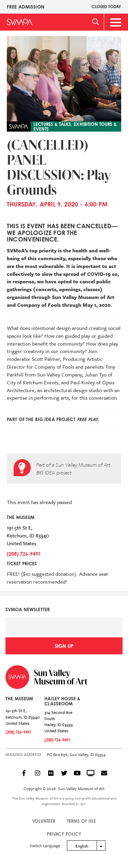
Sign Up (64, 646)
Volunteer (43, 821)
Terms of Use (81, 821)
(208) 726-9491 (24, 554)
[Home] (19, 22)
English (81, 846)
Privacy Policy (64, 834)
